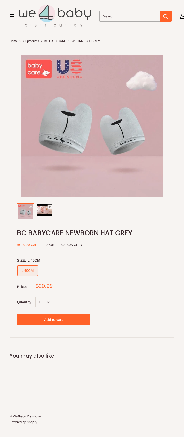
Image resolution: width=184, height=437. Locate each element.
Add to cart (53, 320)
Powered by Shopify (23, 422)
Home (14, 41)
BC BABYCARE (28, 245)
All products (31, 41)
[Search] (166, 16)
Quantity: (25, 302)
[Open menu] (12, 16)
